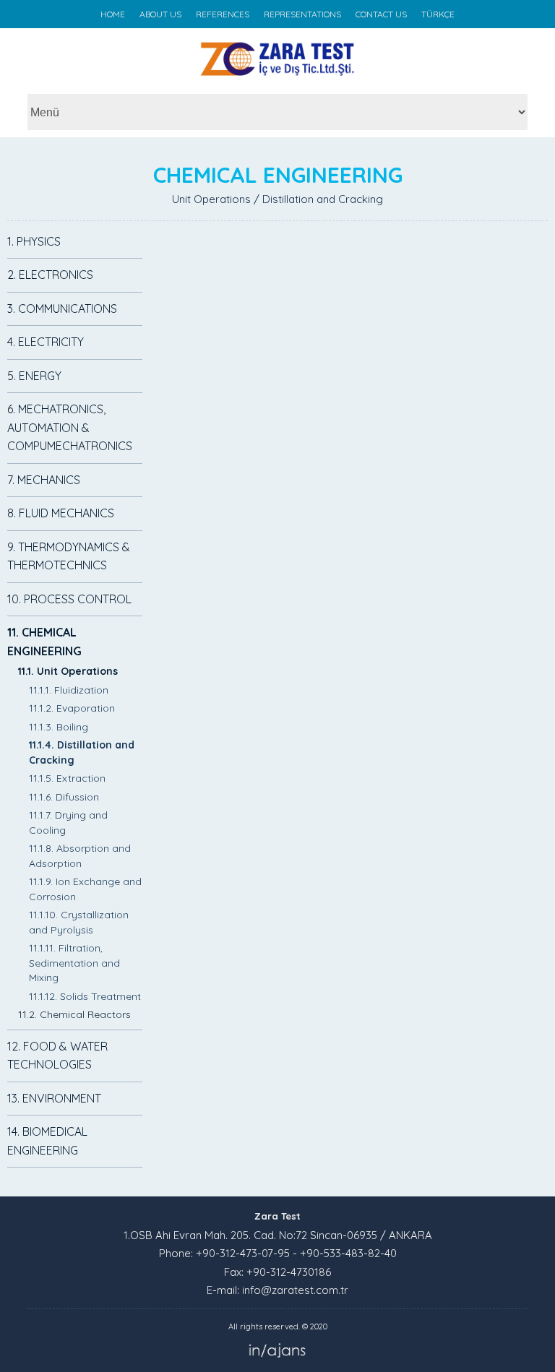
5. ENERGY (34, 375)
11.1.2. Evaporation (72, 708)
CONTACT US (381, 14)
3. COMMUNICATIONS (62, 308)
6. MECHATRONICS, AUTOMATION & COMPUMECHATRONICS (69, 427)
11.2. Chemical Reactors (74, 1014)
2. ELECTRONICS (50, 274)
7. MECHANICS (43, 480)
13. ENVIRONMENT (54, 1098)
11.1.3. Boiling (58, 726)
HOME (112, 14)
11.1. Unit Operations (68, 671)
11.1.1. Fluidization (68, 689)
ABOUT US (160, 14)
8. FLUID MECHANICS (60, 513)
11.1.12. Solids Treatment (85, 996)
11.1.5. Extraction (67, 778)
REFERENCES (222, 14)
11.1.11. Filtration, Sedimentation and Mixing (74, 962)
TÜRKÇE (438, 14)
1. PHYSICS (34, 241)
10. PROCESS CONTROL (69, 599)
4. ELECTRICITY (45, 342)
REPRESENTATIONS (302, 14)
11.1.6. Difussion (64, 796)
